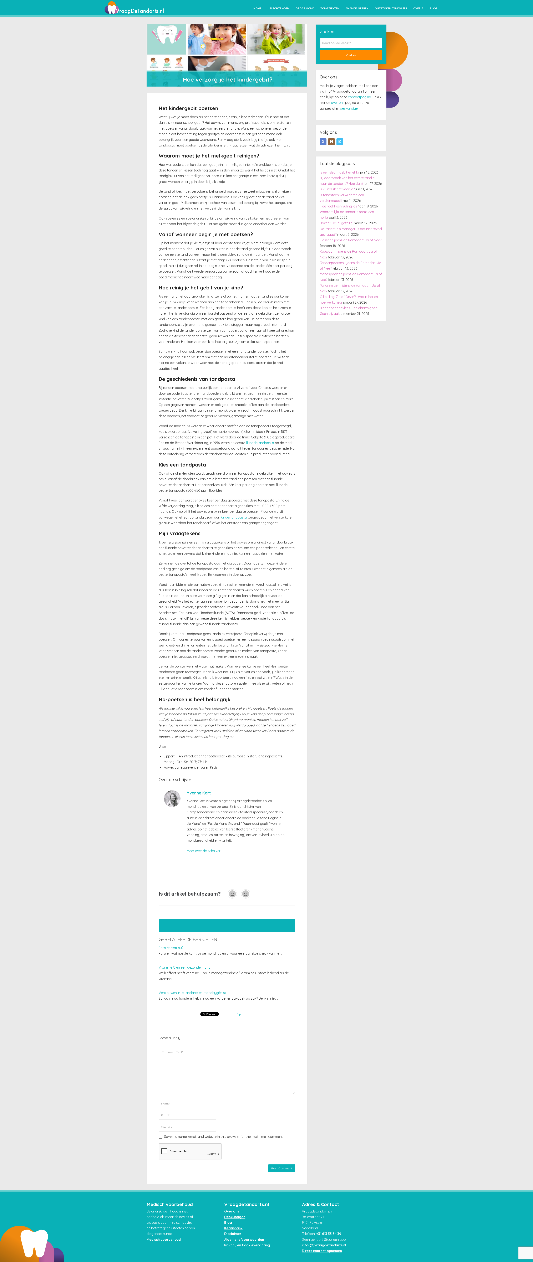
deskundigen (350, 108)
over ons (337, 103)
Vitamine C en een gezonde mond (184, 967)
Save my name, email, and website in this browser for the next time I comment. (224, 1136)
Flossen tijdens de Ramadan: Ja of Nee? (350, 240)
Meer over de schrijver (203, 851)
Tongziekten (329, 8)
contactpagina (359, 97)
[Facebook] (323, 141)
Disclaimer (232, 1234)
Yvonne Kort (199, 792)
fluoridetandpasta (260, 443)
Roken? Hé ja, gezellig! (336, 223)
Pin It (240, 1015)
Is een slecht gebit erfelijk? (339, 172)
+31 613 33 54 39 (328, 1234)
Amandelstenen (357, 8)
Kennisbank (233, 1228)
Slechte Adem (279, 8)
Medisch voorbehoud (164, 1239)
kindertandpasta (234, 517)
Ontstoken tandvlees (391, 8)
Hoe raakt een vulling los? (339, 206)
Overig (418, 8)
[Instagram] (331, 141)
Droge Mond (305, 8)
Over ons (231, 1211)
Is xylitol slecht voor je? (337, 189)
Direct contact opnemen (322, 1251)
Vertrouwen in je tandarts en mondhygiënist (192, 993)
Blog (433, 8)
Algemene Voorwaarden (244, 1239)
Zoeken (351, 55)
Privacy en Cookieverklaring (247, 1245)
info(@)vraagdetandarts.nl (324, 1245)
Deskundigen (234, 1217)
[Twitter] (339, 141)
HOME (257, 8)
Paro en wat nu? (171, 948)
